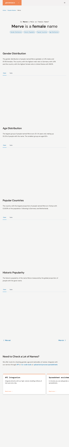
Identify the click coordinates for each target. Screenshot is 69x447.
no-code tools (26, 365)
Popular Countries (42, 32)
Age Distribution (53, 32)
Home (4, 10)
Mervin (61, 340)
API (18, 365)
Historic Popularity (29, 32)
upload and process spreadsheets (46, 365)
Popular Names (12, 10)
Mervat (8, 340)
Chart (4, 73)
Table (11, 73)
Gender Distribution (16, 32)
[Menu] (64, 2)
